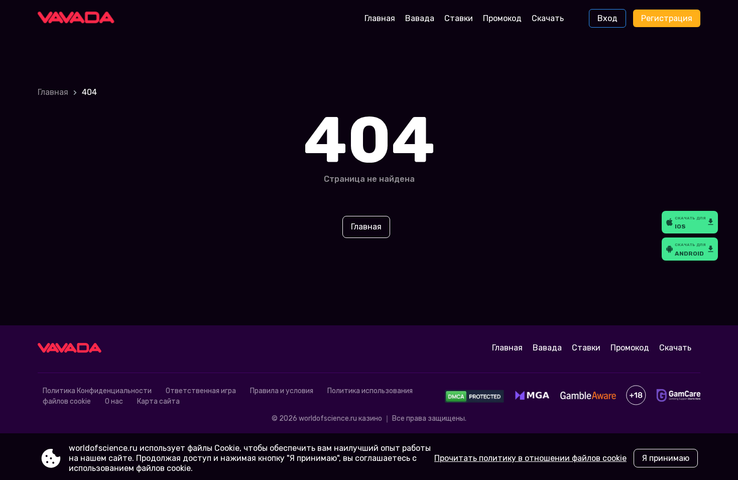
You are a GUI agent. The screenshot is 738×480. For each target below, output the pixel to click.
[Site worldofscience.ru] (79, 19)
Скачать (548, 18)
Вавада (419, 18)
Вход (607, 18)
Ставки (458, 18)
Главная (379, 18)
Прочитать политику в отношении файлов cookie (530, 458)
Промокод (502, 18)
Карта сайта (158, 401)
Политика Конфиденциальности (97, 391)
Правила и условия (281, 391)
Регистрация (666, 18)
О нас (114, 401)
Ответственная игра (201, 391)
